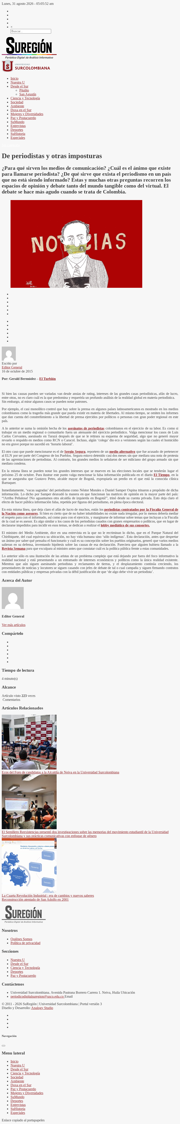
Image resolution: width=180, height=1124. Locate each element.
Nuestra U (18, 82)
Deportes (17, 130)
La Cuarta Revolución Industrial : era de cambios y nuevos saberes (48, 895)
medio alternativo (122, 451)
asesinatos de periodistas (86, 428)
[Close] (3, 1045)
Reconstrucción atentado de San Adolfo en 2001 (35, 899)
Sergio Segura (74, 451)
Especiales (18, 138)
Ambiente (17, 106)
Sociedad (17, 102)
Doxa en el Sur (21, 110)
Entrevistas (18, 126)
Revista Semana (13, 548)
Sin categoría (11, 145)
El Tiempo (161, 475)
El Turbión (47, 379)
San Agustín (27, 94)
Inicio (14, 78)
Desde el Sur (19, 86)
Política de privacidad (25, 943)
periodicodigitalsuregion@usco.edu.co (38, 996)
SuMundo (17, 122)
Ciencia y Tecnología (25, 98)
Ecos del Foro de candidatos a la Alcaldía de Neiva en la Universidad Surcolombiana (60, 772)
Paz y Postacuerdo (23, 118)
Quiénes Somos (21, 939)
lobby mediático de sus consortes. (125, 525)
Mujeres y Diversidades (27, 114)
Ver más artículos (13, 625)
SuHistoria (18, 134)
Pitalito (24, 90)
